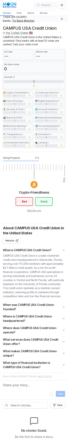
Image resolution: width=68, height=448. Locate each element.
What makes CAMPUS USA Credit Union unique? (30, 353)
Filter (60, 405)
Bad (24, 201)
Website (9, 240)
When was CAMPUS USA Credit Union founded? (28, 307)
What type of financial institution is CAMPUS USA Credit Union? (26, 365)
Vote (19, 13)
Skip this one (34, 210)
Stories (44, 13)
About (30, 13)
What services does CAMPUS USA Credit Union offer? (30, 342)
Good (43, 201)
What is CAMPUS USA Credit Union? (27, 250)
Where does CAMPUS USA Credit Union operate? (29, 330)
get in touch (45, 376)
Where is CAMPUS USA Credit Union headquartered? (27, 319)
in (18, 33)
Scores (7, 13)
